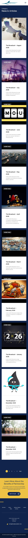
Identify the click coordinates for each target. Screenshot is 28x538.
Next (20, 471)
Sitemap (14, 536)
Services (4, 507)
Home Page (7, 20)
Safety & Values (17, 507)
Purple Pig (23, 534)
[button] (25, 2)
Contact (16, 508)
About (9, 507)
